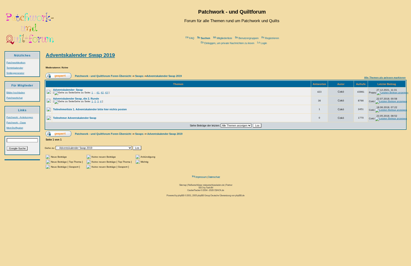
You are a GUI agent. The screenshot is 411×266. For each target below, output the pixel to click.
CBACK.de (219, 190)
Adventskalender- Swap (68, 89)
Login (264, 43)
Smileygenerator (15, 73)
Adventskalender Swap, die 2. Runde (76, 98)
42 (102, 92)
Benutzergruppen (249, 38)
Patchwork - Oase (16, 122)
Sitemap (182, 185)
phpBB (181, 195)
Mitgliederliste (224, 38)
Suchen (205, 38)
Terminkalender (14, 67)
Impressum (201, 177)
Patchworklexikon (15, 62)
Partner (229, 185)
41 (98, 92)
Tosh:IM (209, 187)
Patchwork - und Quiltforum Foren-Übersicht (103, 76)
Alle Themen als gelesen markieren (385, 77)
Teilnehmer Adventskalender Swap (74, 117)
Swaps (139, 76)
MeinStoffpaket (14, 127)
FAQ (191, 38)
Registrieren (272, 38)
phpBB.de (240, 195)
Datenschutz (214, 177)
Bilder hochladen (15, 92)
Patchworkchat (14, 97)
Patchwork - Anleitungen (19, 117)
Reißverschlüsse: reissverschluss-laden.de (206, 185)
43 (106, 92)
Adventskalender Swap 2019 (80, 55)
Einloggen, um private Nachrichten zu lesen (229, 43)
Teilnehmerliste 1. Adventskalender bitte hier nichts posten (90, 109)
